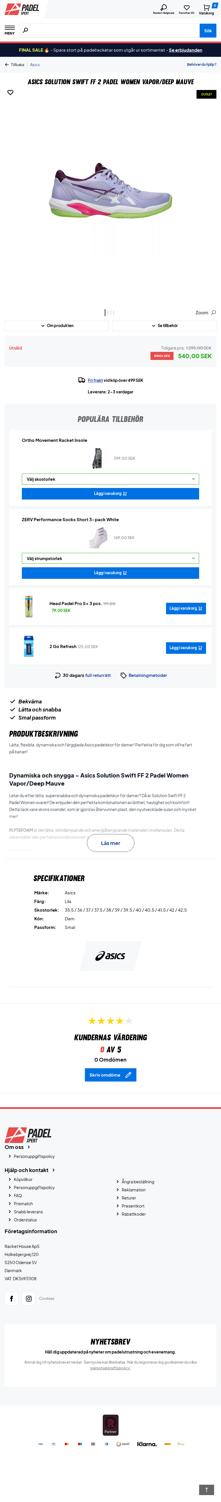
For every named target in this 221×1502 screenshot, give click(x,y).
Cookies (46, 1298)
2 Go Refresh (63, 646)
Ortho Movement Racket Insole (54, 440)
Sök (208, 30)
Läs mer (110, 843)
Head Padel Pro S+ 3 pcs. (75, 603)
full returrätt (98, 675)
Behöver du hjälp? (201, 64)
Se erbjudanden (185, 49)
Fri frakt (95, 380)
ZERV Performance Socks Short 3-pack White (70, 519)
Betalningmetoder (148, 675)
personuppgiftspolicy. (110, 1368)
